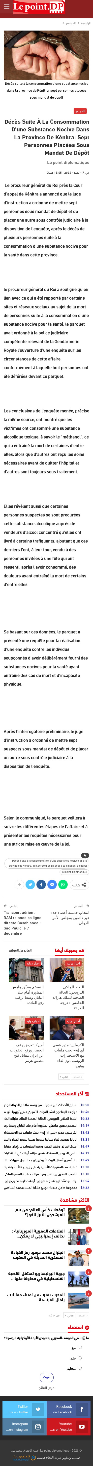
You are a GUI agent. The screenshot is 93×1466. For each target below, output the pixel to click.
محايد (71, 1368)
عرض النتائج (46, 1387)
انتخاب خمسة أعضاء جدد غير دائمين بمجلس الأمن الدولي (70, 917)
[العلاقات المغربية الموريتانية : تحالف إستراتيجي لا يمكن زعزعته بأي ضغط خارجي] (78, 1237)
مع (73, 1348)
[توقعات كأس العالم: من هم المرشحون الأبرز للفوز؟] (78, 1216)
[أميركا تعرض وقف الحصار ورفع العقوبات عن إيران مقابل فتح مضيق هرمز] (26, 1028)
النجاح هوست (45, 1457)
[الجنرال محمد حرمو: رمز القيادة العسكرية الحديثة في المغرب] (78, 1258)
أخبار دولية (73, 963)
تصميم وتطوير (71, 1457)
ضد (73, 1358)
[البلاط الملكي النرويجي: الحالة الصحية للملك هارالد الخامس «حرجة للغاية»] (67, 970)
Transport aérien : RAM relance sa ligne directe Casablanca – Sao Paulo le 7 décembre (23, 923)
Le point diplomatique (74, 872)
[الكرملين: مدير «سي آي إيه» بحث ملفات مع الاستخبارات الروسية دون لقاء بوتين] (67, 1028)
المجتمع (80, 111)
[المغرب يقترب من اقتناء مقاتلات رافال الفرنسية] (78, 1301)
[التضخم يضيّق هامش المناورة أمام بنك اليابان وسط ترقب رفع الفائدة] (26, 970)
